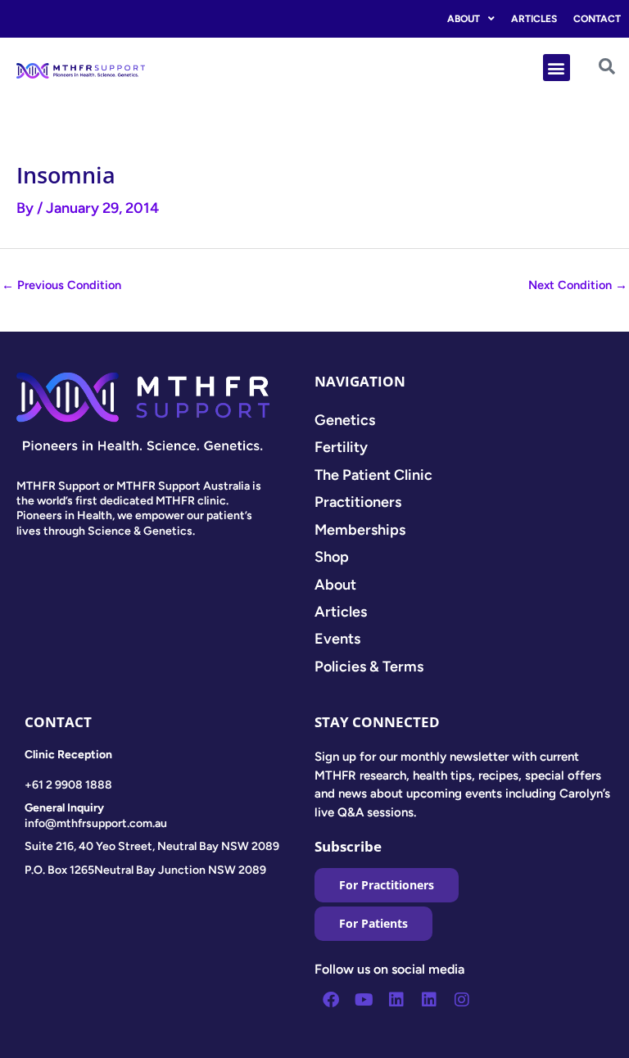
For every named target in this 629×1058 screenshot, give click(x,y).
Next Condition (577, 285)
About (463, 19)
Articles (534, 19)
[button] (556, 67)
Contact (597, 19)
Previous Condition (61, 285)
